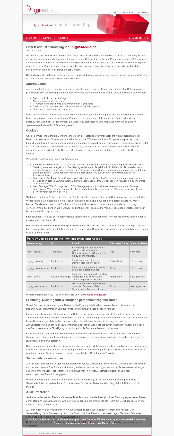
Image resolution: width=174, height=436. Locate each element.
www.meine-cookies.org (94, 294)
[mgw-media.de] (41, 9)
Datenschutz (127, 12)
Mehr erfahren (110, 423)
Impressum (142, 12)
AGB (114, 12)
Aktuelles (63, 37)
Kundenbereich (140, 37)
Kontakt (47, 37)
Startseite (31, 37)
